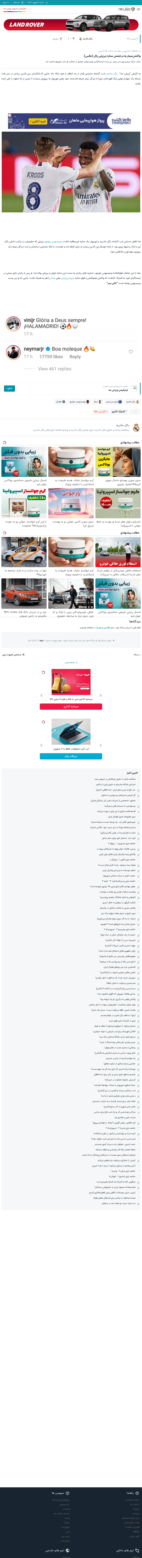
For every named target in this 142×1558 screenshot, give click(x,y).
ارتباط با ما (134, 1504)
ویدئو (67, 1518)
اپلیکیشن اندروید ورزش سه (14, 8)
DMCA (136, 1531)
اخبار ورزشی (65, 1504)
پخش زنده (65, 1540)
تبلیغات (136, 1509)
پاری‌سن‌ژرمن (67, 278)
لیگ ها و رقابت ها (62, 1513)
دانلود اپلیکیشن (132, 1500)
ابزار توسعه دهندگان (130, 1518)
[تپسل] (9, 115)
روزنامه (67, 1522)
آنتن (68, 1531)
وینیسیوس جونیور (53, 241)
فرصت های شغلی (131, 1522)
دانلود (9, 388)
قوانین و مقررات (102, 627)
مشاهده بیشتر (70, 662)
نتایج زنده (65, 1527)
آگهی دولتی (134, 1536)
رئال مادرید (112, 74)
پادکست (66, 1509)
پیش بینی (65, 1536)
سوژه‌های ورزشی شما (61, 1500)
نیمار (52, 278)
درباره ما (136, 1513)
